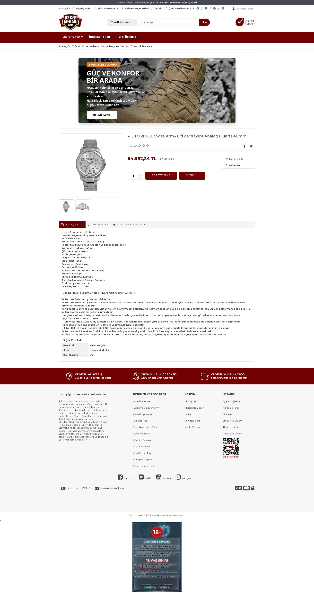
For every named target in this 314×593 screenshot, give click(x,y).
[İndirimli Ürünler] (100, 37)
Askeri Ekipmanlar (142, 414)
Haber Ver (235, 165)
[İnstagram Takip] (200, 9)
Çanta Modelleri (141, 433)
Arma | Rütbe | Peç (143, 459)
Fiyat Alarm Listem (232, 433)
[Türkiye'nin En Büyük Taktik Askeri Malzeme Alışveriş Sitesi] (70, 29)
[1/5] (131, 146)
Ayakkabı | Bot (140, 420)
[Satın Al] (192, 175)
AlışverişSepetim (250, 22)
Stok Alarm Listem (232, 420)
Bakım (154, 427)
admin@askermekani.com (114, 488)
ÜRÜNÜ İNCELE (102, 115)
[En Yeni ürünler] (128, 37)
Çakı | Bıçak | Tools (142, 453)
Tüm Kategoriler (70, 36)
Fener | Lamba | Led (143, 466)
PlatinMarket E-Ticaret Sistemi (147, 515)
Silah (136, 427)
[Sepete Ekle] (161, 175)
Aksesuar (145, 427)
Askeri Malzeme (141, 401)
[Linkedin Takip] (217, 9)
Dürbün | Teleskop (142, 440)
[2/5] (133, 146)
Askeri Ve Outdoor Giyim (146, 408)
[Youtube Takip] (225, 9)
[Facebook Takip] (209, 9)
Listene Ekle (236, 159)
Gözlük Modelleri (142, 446)
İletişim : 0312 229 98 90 (78, 488)
